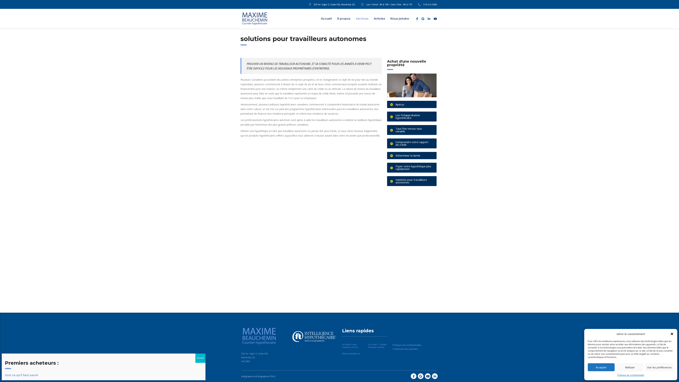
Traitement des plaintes (405, 349)
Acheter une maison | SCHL (350, 346)
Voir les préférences (659, 367)
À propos (343, 18)
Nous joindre (399, 18)
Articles (379, 18)
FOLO (272, 376)
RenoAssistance (351, 353)
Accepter (601, 367)
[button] (672, 334)
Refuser (630, 367)
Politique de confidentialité (630, 375)
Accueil (326, 18)
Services (362, 18)
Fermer (200, 358)
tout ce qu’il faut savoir (21, 375)
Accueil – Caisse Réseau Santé (377, 346)
